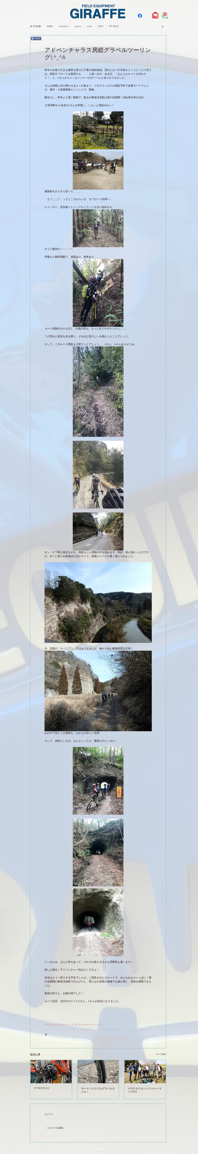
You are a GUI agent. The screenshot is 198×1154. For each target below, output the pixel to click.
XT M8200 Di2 (41, 1088)
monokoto (63, 26)
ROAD (100, 26)
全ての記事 (35, 26)
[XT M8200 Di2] (51, 1071)
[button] (162, 26)
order (89, 26)
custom (77, 26)
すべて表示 (161, 1054)
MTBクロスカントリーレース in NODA (145, 1090)
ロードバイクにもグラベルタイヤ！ (98, 1090)
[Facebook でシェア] (45, 1034)
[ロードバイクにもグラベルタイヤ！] (98, 1071)
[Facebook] (140, 16)
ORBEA (50, 26)
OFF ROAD (113, 26)
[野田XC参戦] (145, 1071)
